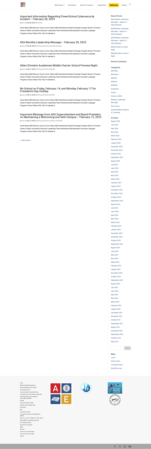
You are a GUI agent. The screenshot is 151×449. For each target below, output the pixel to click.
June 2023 (115, 251)
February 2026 (116, 139)
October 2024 (116, 197)
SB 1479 (22, 429)
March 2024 (115, 222)
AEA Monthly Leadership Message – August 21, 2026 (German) (120, 22)
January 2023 (116, 269)
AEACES (45, 69)
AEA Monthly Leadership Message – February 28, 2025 (53, 42)
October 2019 (116, 338)
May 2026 (114, 128)
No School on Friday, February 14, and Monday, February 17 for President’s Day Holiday (58, 90)
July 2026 (114, 125)
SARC (21, 427)
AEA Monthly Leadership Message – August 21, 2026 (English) (120, 40)
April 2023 (114, 258)
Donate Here (102, 5)
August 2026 (115, 121)
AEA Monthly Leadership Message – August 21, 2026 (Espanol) (120, 31)
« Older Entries (25, 140)
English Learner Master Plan (27, 405)
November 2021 (117, 316)
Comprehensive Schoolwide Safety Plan (31, 394)
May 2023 (114, 255)
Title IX (22, 436)
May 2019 (114, 342)
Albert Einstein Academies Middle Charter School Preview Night (58, 65)
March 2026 (115, 136)
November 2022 (117, 273)
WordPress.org (116, 368)
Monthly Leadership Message (52, 46)
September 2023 (117, 244)
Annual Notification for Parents (28, 387)
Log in (113, 358)
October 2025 (116, 154)
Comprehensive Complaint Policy (29, 392)
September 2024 (117, 201)
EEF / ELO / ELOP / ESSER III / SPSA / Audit (31, 418)
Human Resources (25, 390)
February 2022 (116, 305)
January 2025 (116, 186)
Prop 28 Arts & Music (25, 422)
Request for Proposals (26, 425)
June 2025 (115, 168)
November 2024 (117, 193)
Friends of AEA (116, 96)
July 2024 (114, 208)
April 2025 (114, 175)
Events (113, 92)
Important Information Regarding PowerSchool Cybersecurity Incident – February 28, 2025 (57, 18)
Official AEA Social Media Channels (29, 420)
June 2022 (115, 291)
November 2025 (117, 150)
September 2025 (117, 157)
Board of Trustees (86, 5)
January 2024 (116, 230)
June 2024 (115, 211)
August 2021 (115, 327)
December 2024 (117, 190)
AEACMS (52, 69)
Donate (22, 400)
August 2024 (115, 204)
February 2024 (116, 226)
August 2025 (115, 161)
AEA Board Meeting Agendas (28, 385)
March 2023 (115, 262)
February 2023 (116, 266)
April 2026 (114, 132)
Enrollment (72, 5)
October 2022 (116, 277)
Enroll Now (23, 407)
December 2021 (117, 313)
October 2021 (116, 320)
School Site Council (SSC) (27, 434)
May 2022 (114, 295)
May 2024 (114, 215)
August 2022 (115, 284)
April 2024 (114, 219)
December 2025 (117, 147)
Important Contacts (25, 412)
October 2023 (116, 240)
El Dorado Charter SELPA (26, 403)
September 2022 (117, 280)
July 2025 (114, 165)
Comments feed (117, 365)
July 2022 (114, 287)
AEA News (46, 121)
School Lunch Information (27, 431)
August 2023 (115, 248)
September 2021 (117, 324)
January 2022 (116, 309)
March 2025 (115, 179)
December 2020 (117, 331)
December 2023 (117, 233)
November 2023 (117, 237)
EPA (21, 409)
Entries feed (115, 361)
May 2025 (114, 172)
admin (24, 23)
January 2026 (116, 143)
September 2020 (117, 334)
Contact (124, 5)
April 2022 (114, 298)
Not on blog (115, 106)
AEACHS (114, 82)
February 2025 (116, 183)
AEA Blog (39, 23)
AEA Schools (59, 5)
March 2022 (115, 302)
